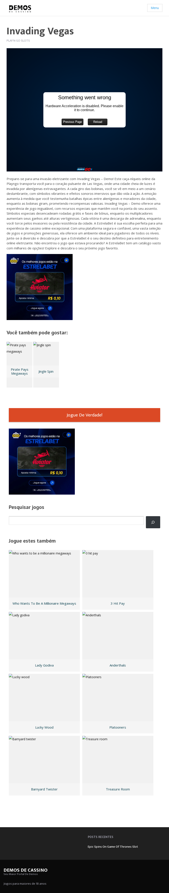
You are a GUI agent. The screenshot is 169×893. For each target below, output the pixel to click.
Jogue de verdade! (84, 415)
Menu (155, 8)
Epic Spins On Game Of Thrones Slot (113, 846)
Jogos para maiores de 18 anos (25, 883)
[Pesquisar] (153, 522)
